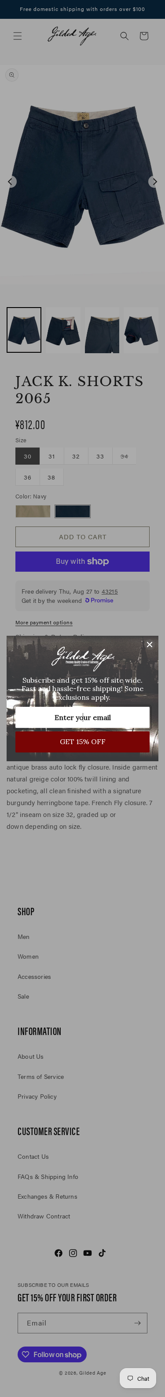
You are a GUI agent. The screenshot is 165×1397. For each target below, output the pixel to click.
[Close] (149, 644)
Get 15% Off (83, 741)
